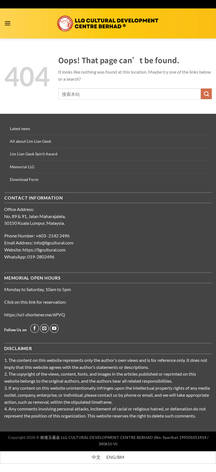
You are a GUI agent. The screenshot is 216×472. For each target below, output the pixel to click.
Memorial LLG (22, 166)
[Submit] (206, 93)
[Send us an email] (44, 328)
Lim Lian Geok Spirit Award (33, 153)
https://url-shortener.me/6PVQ (34, 314)
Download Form (24, 179)
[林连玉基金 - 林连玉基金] (108, 23)
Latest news (20, 128)
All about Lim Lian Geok (30, 141)
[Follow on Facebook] (34, 328)
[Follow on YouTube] (54, 328)
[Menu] (7, 23)
